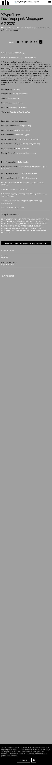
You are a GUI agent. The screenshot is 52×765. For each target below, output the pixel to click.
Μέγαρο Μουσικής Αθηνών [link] (12, 28)
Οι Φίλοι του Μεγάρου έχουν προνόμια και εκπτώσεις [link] (26, 243)
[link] (23, 2)
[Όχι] (33, 760)
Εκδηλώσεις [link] (30, 28)
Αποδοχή (23, 760)
